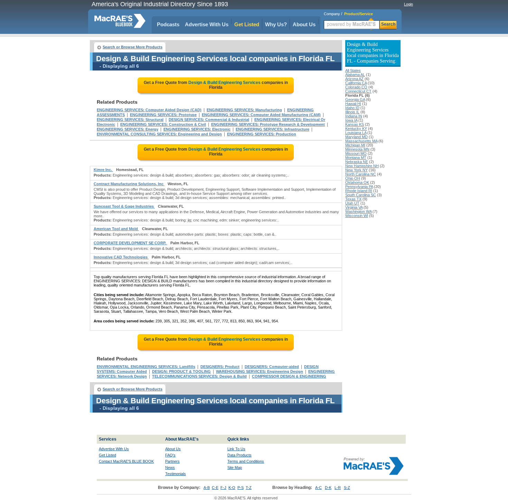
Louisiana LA (355, 133)
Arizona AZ (354, 79)
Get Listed (246, 24)
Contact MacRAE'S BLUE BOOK (126, 461)
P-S (240, 487)
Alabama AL (355, 75)
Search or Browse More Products (132, 47)
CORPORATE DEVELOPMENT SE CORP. (130, 243)
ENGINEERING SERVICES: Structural (130, 119)
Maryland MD (356, 137)
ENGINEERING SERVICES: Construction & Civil (163, 124)
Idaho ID (352, 108)
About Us (304, 24)
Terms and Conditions (245, 461)
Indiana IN (353, 116)
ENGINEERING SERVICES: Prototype (163, 115)
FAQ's (170, 455)
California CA (356, 83)
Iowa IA (351, 120)
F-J (223, 487)
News (170, 467)
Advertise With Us (206, 24)
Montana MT (355, 157)
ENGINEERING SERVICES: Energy (127, 129)
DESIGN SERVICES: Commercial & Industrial (209, 119)
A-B (207, 487)
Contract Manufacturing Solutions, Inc (129, 184)
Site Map (234, 467)
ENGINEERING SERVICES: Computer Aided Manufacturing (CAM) (261, 115)
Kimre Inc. (103, 170)
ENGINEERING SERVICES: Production (261, 134)
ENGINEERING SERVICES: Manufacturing (244, 110)
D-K (328, 487)
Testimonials (175, 474)
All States (353, 70)
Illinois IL (352, 112)
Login (408, 4)
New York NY (356, 170)
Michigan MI (355, 145)
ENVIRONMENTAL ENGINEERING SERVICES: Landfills (146, 367)
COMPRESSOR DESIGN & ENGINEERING (289, 376)
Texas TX (353, 199)
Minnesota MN (357, 149)
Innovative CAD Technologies (121, 257)
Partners (172, 461)
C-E (215, 487)
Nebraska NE (356, 162)
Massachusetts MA (361, 141)
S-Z (347, 487)
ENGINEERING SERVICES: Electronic (197, 129)
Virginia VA (354, 207)
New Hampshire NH (362, 166)
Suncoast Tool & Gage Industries (124, 206)
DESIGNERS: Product (219, 367)
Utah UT (352, 203)
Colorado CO (356, 87)
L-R (338, 487)
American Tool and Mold (116, 229)
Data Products (239, 455)
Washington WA (358, 211)
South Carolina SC (360, 195)
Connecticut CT (358, 91)
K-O (231, 487)
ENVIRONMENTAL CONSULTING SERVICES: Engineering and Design (159, 134)
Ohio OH (352, 178)
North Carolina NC (360, 174)
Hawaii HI (353, 104)
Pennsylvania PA (359, 187)
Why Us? (276, 24)
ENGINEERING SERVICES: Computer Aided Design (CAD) (149, 110)
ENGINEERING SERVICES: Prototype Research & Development (268, 124)
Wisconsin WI (356, 216)
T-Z (249, 487)
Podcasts (168, 24)
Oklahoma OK (357, 182)
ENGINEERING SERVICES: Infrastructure (272, 129)
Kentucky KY (356, 128)
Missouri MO (356, 153)
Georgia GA (355, 99)
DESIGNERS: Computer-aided (272, 367)
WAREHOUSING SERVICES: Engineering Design (259, 371)
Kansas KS (354, 124)
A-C (318, 487)
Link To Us (236, 449)
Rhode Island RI (358, 191)
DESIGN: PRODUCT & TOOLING (181, 371)
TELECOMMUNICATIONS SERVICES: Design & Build (199, 376)
